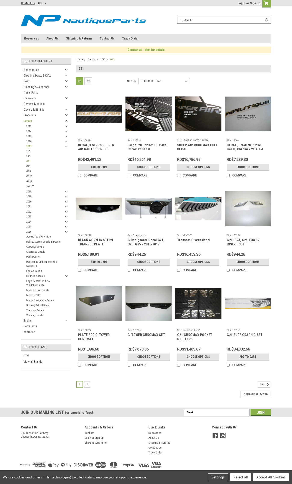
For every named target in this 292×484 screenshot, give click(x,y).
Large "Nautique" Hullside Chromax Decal (147, 147)
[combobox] (224, 20)
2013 (28, 126)
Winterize (29, 332)
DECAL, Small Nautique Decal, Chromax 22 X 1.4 (245, 147)
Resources (31, 38)
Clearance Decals (35, 251)
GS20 (29, 176)
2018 (28, 191)
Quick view (99, 134)
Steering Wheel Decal (37, 305)
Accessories (31, 70)
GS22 (29, 181)
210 (28, 151)
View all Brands (33, 362)
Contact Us (28, 3)
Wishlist (89, 432)
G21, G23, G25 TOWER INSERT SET (243, 242)
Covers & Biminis (34, 109)
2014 (28, 131)
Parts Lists (30, 326)
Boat (26, 81)
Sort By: (132, 81)
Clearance (30, 98)
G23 (28, 166)
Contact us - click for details (146, 49)
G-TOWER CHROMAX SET (146, 335)
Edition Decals (34, 271)
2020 (28, 201)
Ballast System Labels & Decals (43, 241)
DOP (41, 3)
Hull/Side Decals (35, 275)
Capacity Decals (35, 246)
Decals (28, 121)
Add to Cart (99, 167)
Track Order (130, 38)
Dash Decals (33, 256)
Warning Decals (34, 315)
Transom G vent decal (193, 240)
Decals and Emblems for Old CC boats (41, 264)
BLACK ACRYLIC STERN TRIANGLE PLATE (95, 242)
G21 (28, 161)
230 (28, 156)
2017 (28, 146)
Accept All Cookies (271, 477)
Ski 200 (30, 186)
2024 (28, 221)
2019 (28, 196)
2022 (28, 211)
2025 (28, 226)
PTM (26, 356)
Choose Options (148, 167)
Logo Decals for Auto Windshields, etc (38, 283)
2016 (28, 141)
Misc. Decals (33, 295)
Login (241, 3)
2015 (28, 136)
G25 (28, 171)
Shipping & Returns (79, 38)
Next (263, 384)
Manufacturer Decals (37, 290)
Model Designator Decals (40, 300)
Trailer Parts (31, 92)
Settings (218, 477)
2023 (28, 216)
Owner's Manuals (34, 104)
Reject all (240, 477)
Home (79, 59)
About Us (52, 38)
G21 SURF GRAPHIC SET (245, 335)
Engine (28, 321)
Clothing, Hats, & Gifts (37, 76)
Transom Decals (35, 310)
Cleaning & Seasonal (36, 87)
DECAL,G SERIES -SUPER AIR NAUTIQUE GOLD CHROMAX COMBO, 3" (96, 149)
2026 (28, 231)
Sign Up (255, 3)
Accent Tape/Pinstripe (38, 236)
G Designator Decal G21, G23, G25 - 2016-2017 (146, 242)
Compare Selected (256, 394)
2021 (28, 206)
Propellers (30, 115)
